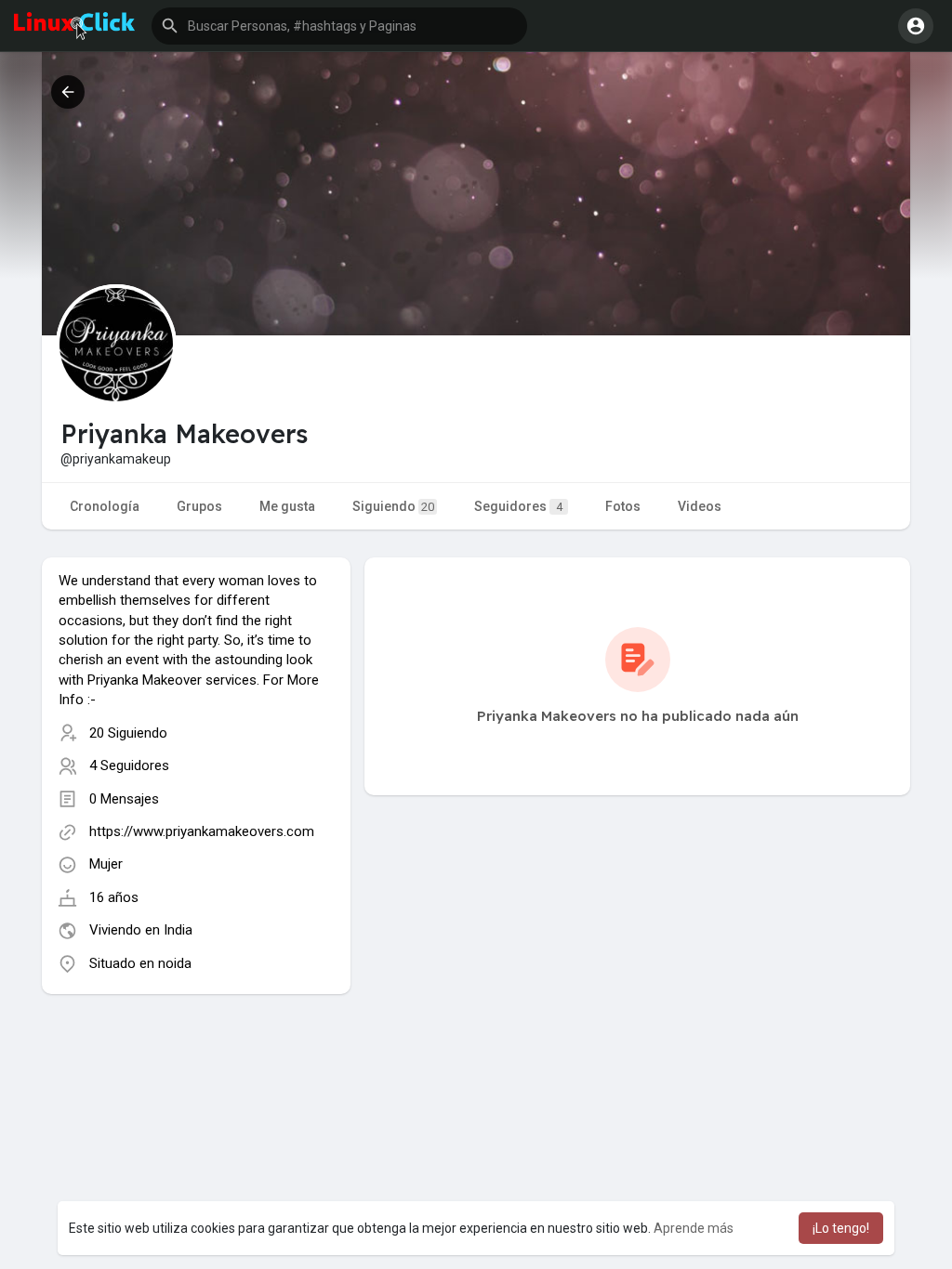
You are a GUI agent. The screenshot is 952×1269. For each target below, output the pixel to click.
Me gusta (287, 506)
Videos (699, 506)
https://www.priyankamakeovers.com (201, 831)
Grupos (199, 506)
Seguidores (518, 506)
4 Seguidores (129, 765)
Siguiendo (393, 506)
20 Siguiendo (128, 733)
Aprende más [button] (694, 1228)
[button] (339, 26)
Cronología (104, 506)
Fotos (623, 506)
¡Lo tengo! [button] (841, 1228)
